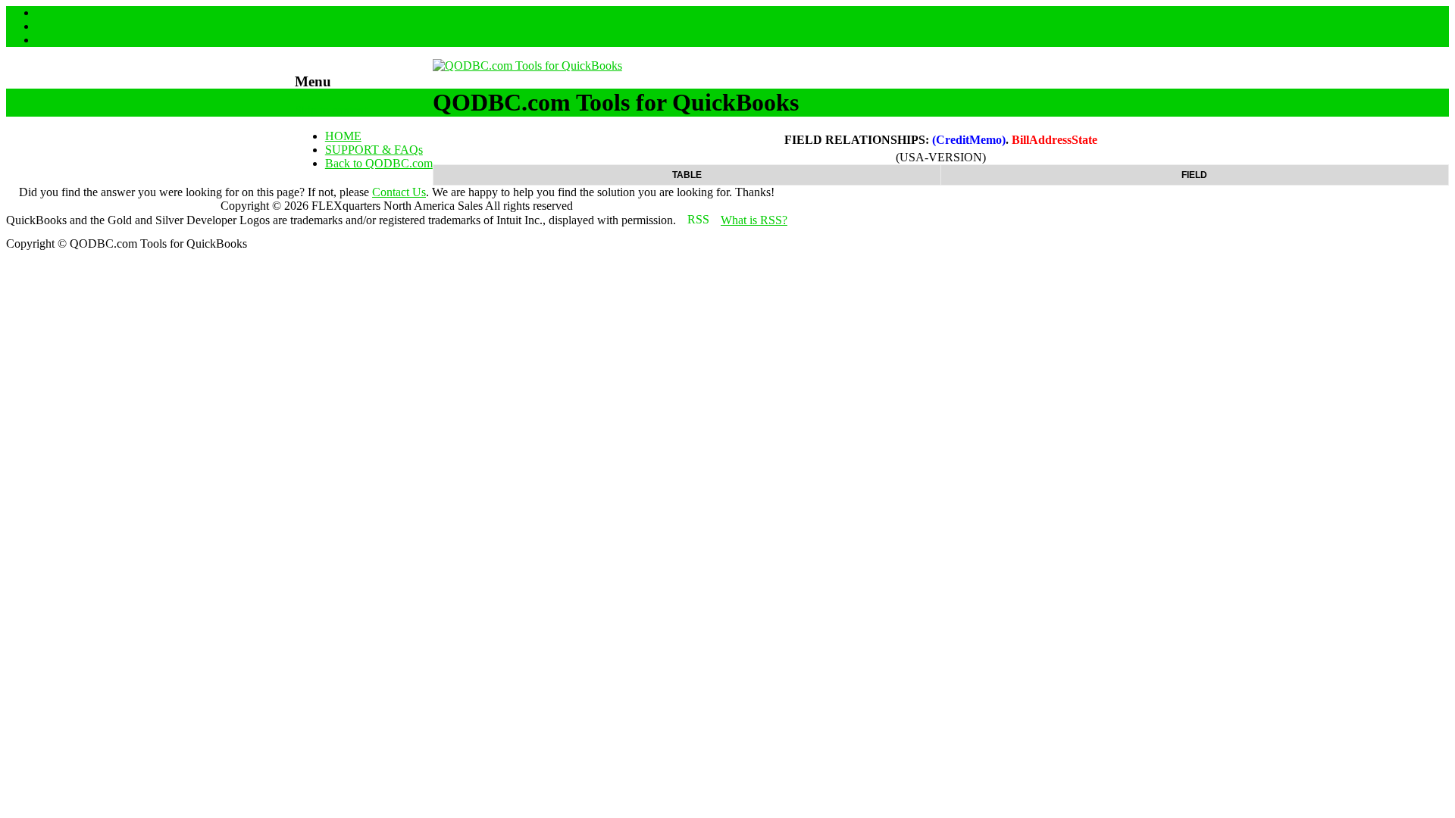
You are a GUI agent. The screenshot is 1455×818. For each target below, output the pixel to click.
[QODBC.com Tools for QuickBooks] (527, 65)
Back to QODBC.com (379, 163)
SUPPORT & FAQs (374, 149)
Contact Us (399, 192)
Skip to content (331, 110)
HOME (343, 136)
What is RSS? (754, 220)
